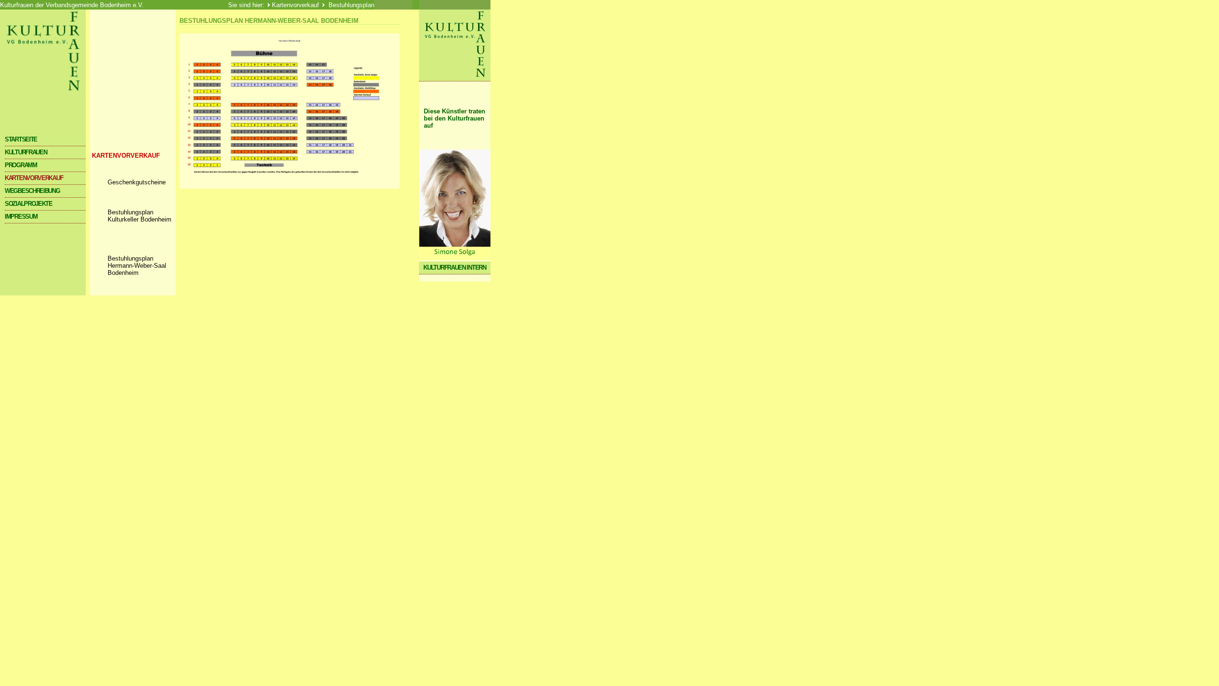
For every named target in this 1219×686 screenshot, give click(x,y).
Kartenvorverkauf (295, 5)
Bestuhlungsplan (350, 5)
